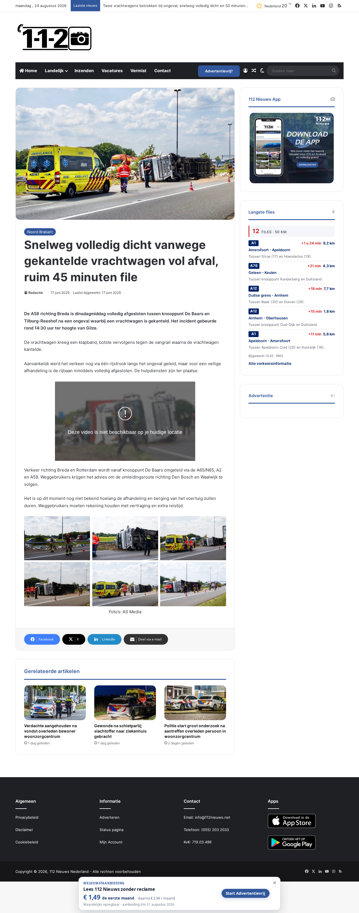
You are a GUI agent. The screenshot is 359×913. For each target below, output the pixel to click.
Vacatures (112, 70)
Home (30, 70)
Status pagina (111, 829)
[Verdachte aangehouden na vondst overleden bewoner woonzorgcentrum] (55, 702)
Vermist (138, 70)
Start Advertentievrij (245, 893)
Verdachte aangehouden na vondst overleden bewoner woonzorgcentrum (50, 731)
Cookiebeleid (26, 842)
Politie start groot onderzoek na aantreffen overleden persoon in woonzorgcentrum (195, 731)
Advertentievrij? (219, 71)
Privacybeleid (26, 817)
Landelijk (54, 70)
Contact (162, 70)
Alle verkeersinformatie (269, 363)
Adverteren (109, 817)
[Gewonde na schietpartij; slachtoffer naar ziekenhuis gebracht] (125, 702)
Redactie (35, 292)
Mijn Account (111, 842)
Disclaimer (24, 829)
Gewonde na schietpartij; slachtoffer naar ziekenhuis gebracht (120, 731)
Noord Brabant (40, 232)
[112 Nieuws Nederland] (54, 37)
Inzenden (84, 70)
